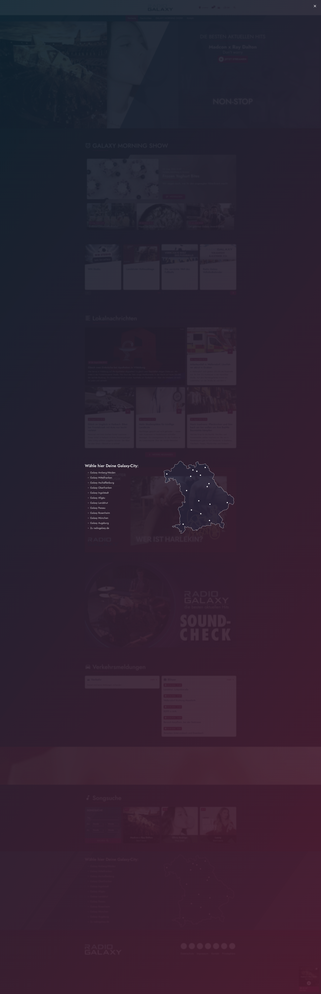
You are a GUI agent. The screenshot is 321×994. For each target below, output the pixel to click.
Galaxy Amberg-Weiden (103, 472)
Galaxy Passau (97, 508)
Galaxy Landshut (99, 503)
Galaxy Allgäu (97, 498)
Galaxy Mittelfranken (101, 477)
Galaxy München (99, 518)
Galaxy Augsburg (99, 523)
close (315, 6)
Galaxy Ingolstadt (99, 493)
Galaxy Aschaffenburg (102, 483)
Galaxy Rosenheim (100, 513)
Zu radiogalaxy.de (99, 528)
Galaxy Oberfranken (101, 488)
